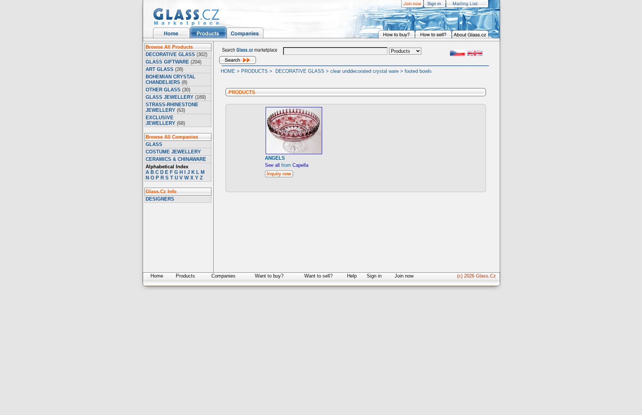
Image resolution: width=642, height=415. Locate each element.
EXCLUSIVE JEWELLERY (160, 120)
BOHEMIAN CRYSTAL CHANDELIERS (170, 79)
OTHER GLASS (163, 90)
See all (272, 165)
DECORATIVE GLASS (170, 54)
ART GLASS (160, 69)
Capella (300, 165)
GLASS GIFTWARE (167, 62)
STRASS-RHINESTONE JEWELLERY (172, 107)
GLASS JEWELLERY (170, 97)
